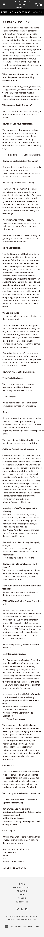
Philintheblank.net (27, 919)
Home (4, 12)
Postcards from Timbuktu (22, 4)
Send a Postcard (20, 12)
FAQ (22, 895)
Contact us (22, 902)
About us (22, 891)
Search (22, 898)
